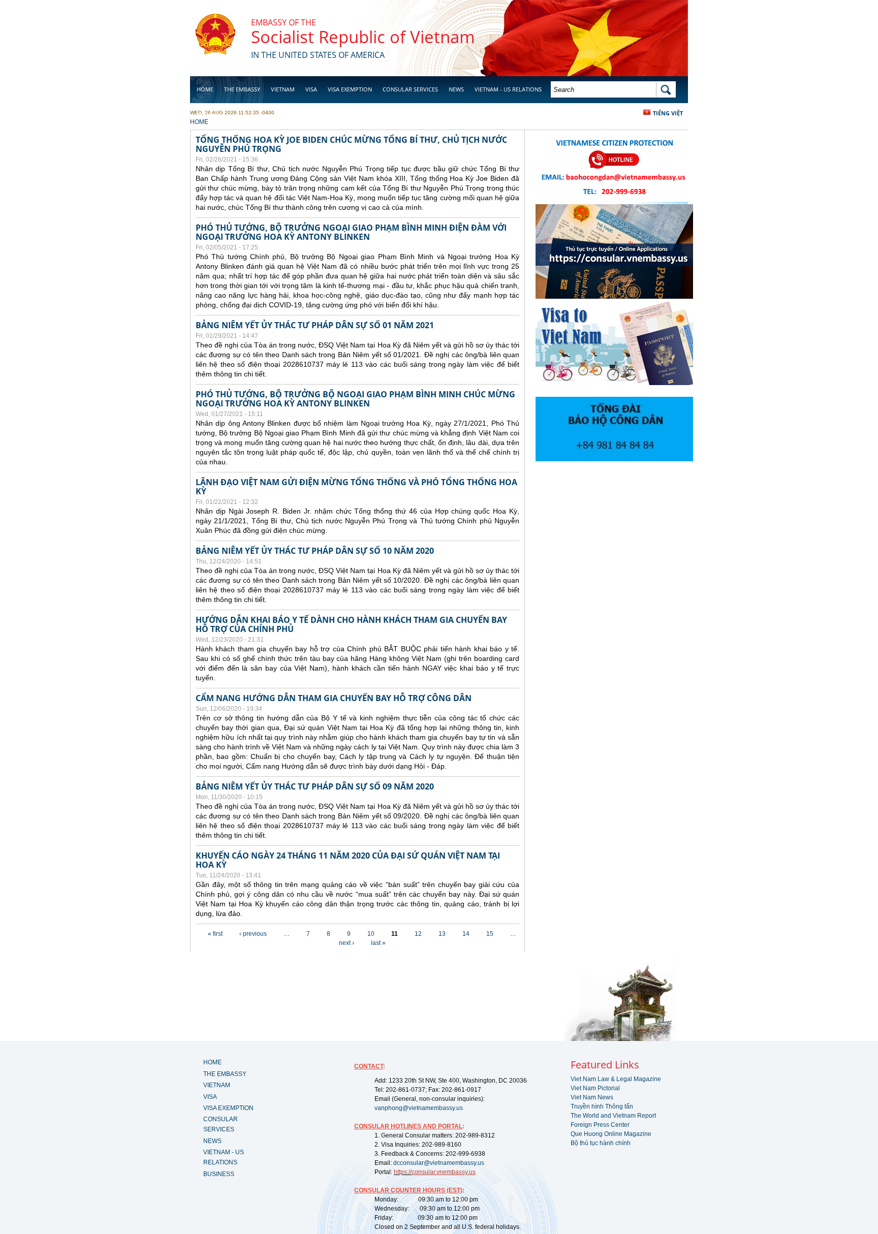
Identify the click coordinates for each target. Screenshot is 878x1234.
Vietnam (283, 89)
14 (465, 933)
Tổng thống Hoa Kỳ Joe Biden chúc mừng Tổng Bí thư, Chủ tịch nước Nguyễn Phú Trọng (351, 144)
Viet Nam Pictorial (595, 1088)
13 (442, 933)
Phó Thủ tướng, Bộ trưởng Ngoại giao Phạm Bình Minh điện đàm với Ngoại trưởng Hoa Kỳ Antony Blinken (351, 232)
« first (215, 933)
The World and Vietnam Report (613, 1115)
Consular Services (410, 89)
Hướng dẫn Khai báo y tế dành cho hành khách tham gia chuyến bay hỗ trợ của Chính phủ (351, 624)
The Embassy (242, 89)
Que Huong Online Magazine (611, 1133)
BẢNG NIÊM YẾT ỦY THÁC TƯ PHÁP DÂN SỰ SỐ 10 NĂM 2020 (315, 550)
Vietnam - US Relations (508, 89)
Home (205, 89)
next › (346, 942)
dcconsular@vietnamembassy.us (438, 1162)
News (456, 89)
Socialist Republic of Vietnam (363, 36)
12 (418, 933)
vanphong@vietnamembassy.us (418, 1108)
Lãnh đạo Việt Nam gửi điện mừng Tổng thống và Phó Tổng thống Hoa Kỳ (356, 487)
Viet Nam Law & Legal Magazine (616, 1079)
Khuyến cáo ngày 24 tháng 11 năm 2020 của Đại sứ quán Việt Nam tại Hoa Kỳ (348, 860)
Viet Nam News (592, 1097)
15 (489, 933)
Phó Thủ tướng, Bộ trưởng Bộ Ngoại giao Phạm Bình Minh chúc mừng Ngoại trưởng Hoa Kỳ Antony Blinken (355, 399)
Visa (311, 89)
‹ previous (253, 933)
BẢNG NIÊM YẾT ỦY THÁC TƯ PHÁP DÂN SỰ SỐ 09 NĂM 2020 (315, 786)
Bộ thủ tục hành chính (601, 1143)
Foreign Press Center (600, 1124)
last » (378, 942)
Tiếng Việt (668, 113)
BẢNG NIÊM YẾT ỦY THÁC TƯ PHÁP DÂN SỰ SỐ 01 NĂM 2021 (315, 325)
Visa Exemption (350, 89)
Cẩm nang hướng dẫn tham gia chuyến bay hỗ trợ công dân (334, 698)
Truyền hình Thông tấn (602, 1106)
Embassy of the (283, 22)
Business (209, 115)
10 (370, 933)
